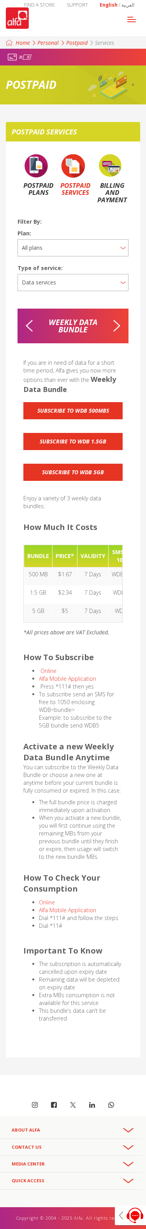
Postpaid (77, 42)
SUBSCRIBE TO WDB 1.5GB (73, 441)
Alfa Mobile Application (68, 678)
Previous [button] (29, 326)
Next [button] (117, 326)
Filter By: (30, 221)
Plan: (24, 233)
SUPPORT (77, 5)
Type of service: (40, 268)
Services (104, 42)
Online (48, 671)
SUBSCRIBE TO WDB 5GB (73, 472)
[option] (73, 325)
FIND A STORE (39, 5)
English (109, 5)
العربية (127, 5)
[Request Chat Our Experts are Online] (130, 1215)
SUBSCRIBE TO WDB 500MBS (73, 410)
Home (23, 42)
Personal (48, 42)
